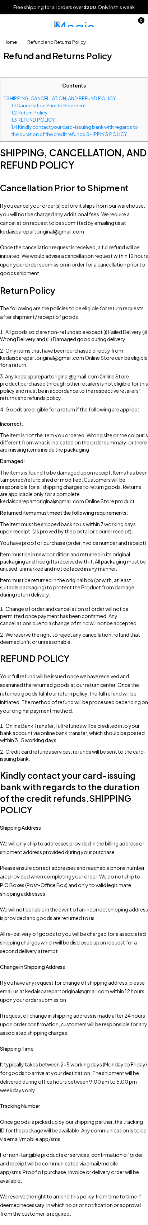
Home (10, 42)
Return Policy (29, 112)
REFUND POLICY (33, 120)
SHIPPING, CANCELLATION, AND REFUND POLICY (60, 98)
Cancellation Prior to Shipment (48, 105)
